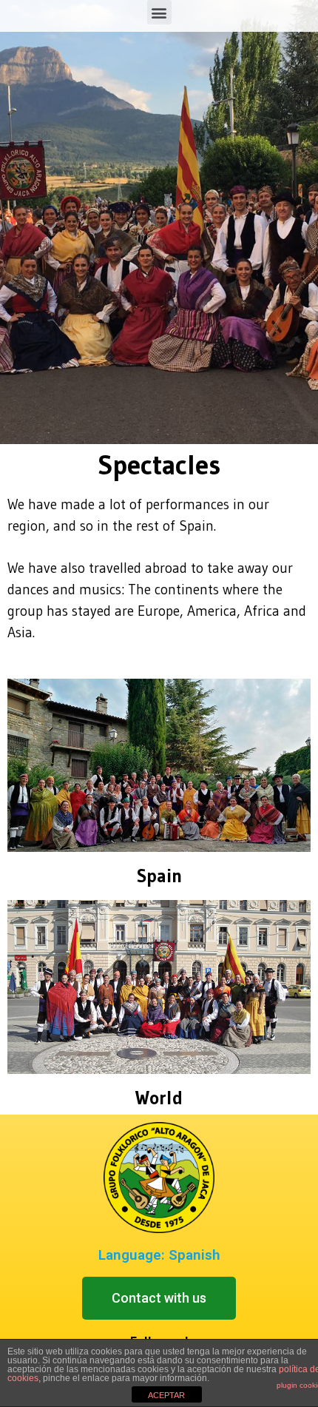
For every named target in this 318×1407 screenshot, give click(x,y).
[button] (159, 1298)
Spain (159, 875)
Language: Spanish (159, 1254)
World (159, 1098)
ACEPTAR (166, 1395)
